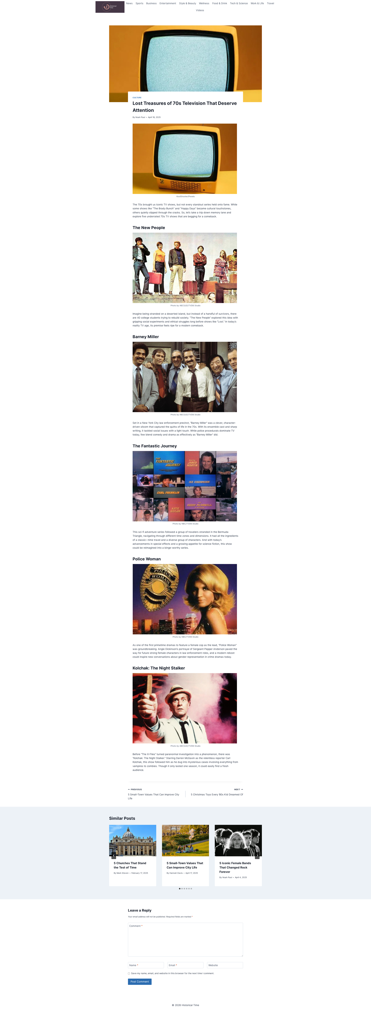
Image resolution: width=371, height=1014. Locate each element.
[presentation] (132, 840)
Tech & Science (239, 3)
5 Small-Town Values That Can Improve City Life (153, 794)
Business (151, 3)
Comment (136, 925)
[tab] (179, 888)
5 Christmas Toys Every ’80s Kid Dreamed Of (217, 792)
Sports (139, 3)
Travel (270, 3)
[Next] (257, 855)
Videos (200, 10)
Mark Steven (123, 873)
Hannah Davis (176, 873)
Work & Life (257, 3)
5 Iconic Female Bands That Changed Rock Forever (235, 867)
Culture (137, 97)
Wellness (204, 3)
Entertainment (168, 3)
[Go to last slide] (113, 855)
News (129, 3)
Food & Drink (219, 3)
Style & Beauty (187, 3)
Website (213, 965)
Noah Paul (140, 117)
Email (173, 965)
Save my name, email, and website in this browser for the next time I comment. (172, 973)
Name (133, 965)
